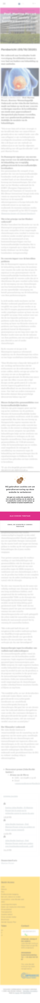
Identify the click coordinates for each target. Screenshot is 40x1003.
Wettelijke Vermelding (30, 991)
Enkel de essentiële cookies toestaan (20, 525)
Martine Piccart (7, 863)
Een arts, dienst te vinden (11, 897)
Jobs (3, 887)
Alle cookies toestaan (20, 516)
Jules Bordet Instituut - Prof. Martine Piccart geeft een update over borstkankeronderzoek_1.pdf (19, 843)
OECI (3, 902)
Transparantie (6, 912)
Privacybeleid (6, 909)
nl (33, 3)
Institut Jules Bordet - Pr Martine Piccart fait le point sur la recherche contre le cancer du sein (19, 810)
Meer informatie (20, 507)
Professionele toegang (9, 894)
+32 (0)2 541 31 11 (28, 931)
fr (1, 933)
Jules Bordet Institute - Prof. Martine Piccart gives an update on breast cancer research (20, 827)
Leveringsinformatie (9, 904)
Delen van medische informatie (13, 907)
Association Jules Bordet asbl (12, 899)
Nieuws (4, 889)
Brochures (5, 919)
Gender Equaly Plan (8, 922)
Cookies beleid (6, 914)
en (2, 930)
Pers (2, 892)
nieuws (20, 9)
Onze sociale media (8, 917)
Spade (17, 993)
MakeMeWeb (27, 993)
